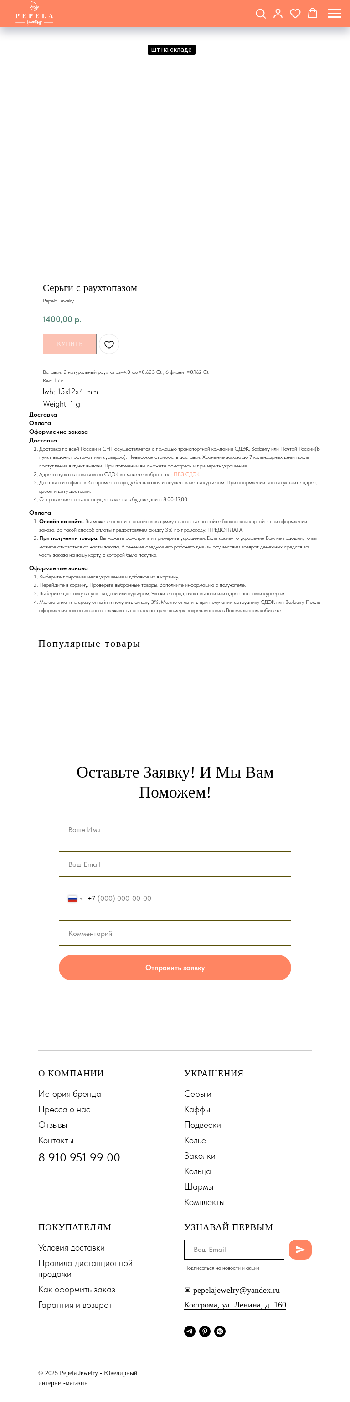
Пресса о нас (64, 1111)
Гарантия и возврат (75, 1306)
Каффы (197, 1111)
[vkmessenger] (220, 1333)
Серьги (197, 1095)
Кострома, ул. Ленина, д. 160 (235, 1307)
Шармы (198, 1188)
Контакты (55, 1142)
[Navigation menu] (334, 13)
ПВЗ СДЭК (187, 474)
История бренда (69, 1095)
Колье (195, 1142)
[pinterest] (205, 1333)
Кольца (197, 1173)
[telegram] (190, 1333)
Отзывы (52, 1126)
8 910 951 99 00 (79, 1159)
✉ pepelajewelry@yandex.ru (232, 1292)
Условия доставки (71, 1249)
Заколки (200, 1157)
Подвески (202, 1126)
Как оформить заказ (76, 1291)
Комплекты (204, 1204)
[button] (260, 13)
